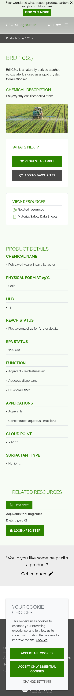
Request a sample (40, 161)
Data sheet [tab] (21, 505)
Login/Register (26, 530)
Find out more (37, 12)
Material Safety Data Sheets (37, 216)
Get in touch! (34, 573)
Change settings (37, 681)
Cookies (41, 640)
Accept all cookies (37, 653)
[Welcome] (21, 25)
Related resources (30, 209)
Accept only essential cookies (37, 669)
